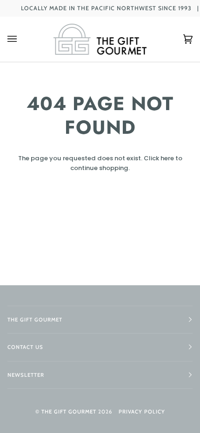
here (167, 158)
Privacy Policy (142, 411)
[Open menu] (21, 39)
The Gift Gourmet (68, 411)
